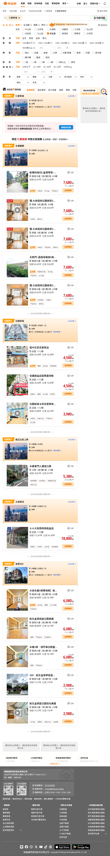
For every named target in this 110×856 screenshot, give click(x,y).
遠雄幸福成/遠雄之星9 (89, 761)
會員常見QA (17, 799)
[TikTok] (45, 846)
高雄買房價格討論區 (96, 830)
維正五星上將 (21, 439)
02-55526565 (50, 785)
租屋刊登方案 (36, 812)
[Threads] (50, 846)
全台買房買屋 (8, 823)
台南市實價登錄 (61, 765)
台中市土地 (35, 765)
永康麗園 (19, 145)
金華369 (19, 563)
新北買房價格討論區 (96, 812)
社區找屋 (13, 11)
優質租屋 (6, 812)
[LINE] (21, 846)
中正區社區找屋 (35, 11)
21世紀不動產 (65, 833)
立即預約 (68, 190)
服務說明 (38, 799)
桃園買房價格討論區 (96, 819)
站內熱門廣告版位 (38, 819)
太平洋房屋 (64, 830)
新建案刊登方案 (37, 816)
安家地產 (63, 837)
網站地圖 (28, 799)
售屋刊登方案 (36, 809)
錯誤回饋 (6, 799)
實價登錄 (6, 816)
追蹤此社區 (66, 127)
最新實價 (56, 107)
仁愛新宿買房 (60, 11)
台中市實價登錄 (61, 761)
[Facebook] (26, 846)
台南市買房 (10, 765)
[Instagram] (31, 846)
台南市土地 (35, 761)
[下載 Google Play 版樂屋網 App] (81, 847)
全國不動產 (64, 826)
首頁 (4, 11)
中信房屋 (63, 819)
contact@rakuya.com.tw (54, 789)
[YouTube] (41, 846)
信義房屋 (63, 809)
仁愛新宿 (48, 11)
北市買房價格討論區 (96, 809)
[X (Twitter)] (36, 846)
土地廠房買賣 (8, 826)
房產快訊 (6, 819)
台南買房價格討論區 (96, 826)
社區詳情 (71, 96)
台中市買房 (10, 761)
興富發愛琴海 (85, 765)
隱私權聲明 (48, 799)
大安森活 (19, 501)
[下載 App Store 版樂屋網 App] (62, 847)
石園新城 (19, 321)
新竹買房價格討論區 (96, 816)
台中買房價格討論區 (96, 823)
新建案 (5, 809)
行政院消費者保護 (62, 799)
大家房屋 (63, 812)
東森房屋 (63, 816)
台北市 (22, 11)
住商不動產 (64, 823)
